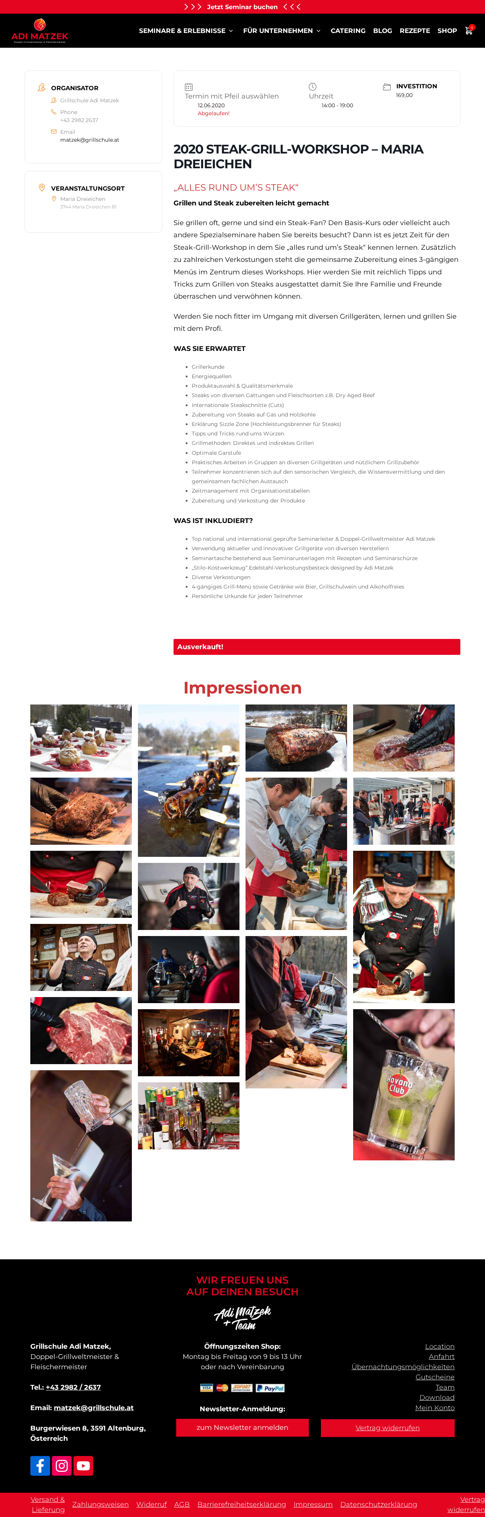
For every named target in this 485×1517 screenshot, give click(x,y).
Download (437, 1397)
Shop (447, 30)
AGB (182, 1504)
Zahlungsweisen (100, 1504)
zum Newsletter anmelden (242, 1427)
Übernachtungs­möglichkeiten (403, 1367)
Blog (382, 30)
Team (445, 1387)
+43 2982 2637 (79, 120)
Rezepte (415, 30)
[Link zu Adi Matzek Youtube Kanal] (83, 1466)
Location (440, 1346)
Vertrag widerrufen (388, 1428)
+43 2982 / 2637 (73, 1387)
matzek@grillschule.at (89, 139)
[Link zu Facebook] (40, 1466)
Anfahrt (442, 1357)
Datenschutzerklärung (378, 1504)
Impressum (313, 1504)
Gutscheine (435, 1377)
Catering (348, 30)
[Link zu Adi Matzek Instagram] (62, 1466)
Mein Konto (435, 1408)
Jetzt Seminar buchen (242, 7)
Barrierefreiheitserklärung (241, 1504)
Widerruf (151, 1504)
